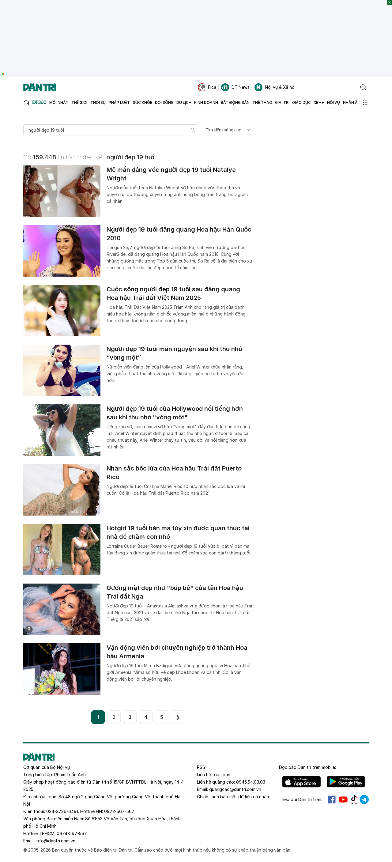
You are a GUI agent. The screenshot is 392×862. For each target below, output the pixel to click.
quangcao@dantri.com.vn (235, 789)
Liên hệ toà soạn (213, 774)
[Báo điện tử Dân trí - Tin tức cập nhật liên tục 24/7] (39, 87)
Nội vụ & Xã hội (280, 87)
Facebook (331, 799)
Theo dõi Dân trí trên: (300, 799)
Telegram (364, 799)
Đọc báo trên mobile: (307, 767)
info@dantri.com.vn (55, 840)
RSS (201, 767)
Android (346, 782)
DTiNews (241, 87)
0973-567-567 (119, 811)
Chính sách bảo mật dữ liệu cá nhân (233, 796)
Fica (212, 87)
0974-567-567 (72, 833)
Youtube (343, 799)
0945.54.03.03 (250, 781)
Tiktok (353, 799)
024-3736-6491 (62, 811)
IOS (301, 782)
